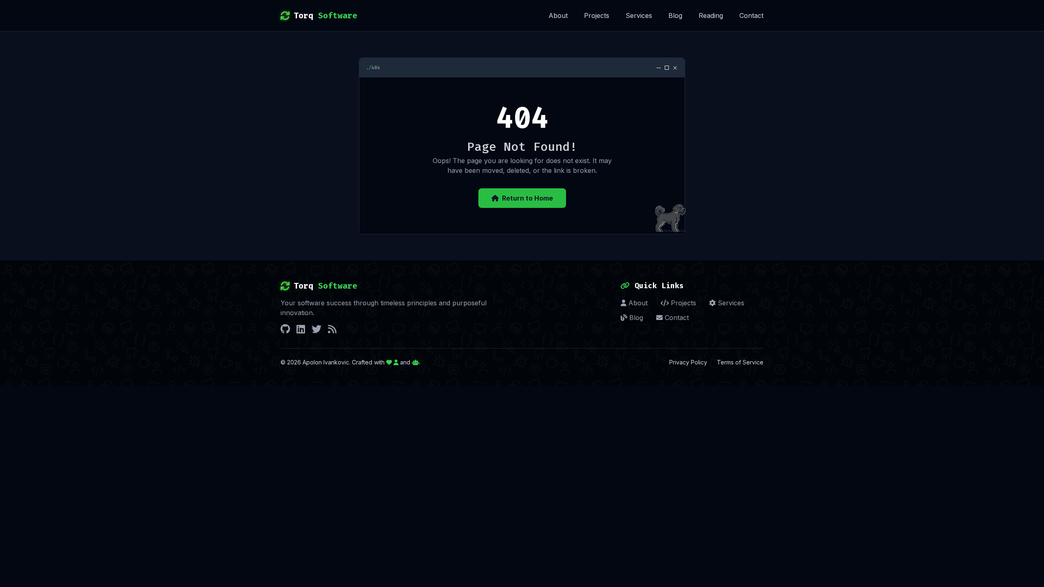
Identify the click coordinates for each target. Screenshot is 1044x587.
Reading (711, 15)
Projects (596, 15)
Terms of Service (740, 362)
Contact (751, 15)
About (558, 15)
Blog (675, 15)
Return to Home (527, 198)
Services (639, 15)
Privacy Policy (688, 362)
